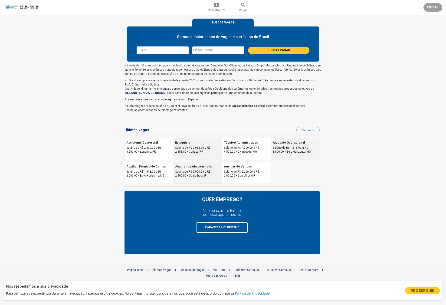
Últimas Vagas (161, 270)
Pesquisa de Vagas (192, 270)
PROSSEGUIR (423, 290)
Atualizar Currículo (279, 270)
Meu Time (219, 270)
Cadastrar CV (216, 7)
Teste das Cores (216, 275)
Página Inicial (135, 270)
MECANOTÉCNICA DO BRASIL (145, 93)
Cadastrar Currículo (246, 270)
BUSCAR (223, 22)
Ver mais (308, 130)
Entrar (433, 7)
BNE (237, 275)
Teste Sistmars (308, 270)
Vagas (243, 7)
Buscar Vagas (279, 50)
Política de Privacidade (252, 293)
